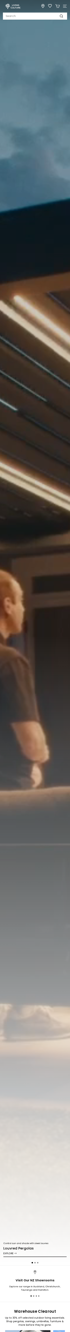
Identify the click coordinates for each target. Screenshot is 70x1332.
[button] (32, 1262)
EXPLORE (8, 1253)
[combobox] (35, 16)
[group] (35, 632)
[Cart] (58, 6)
